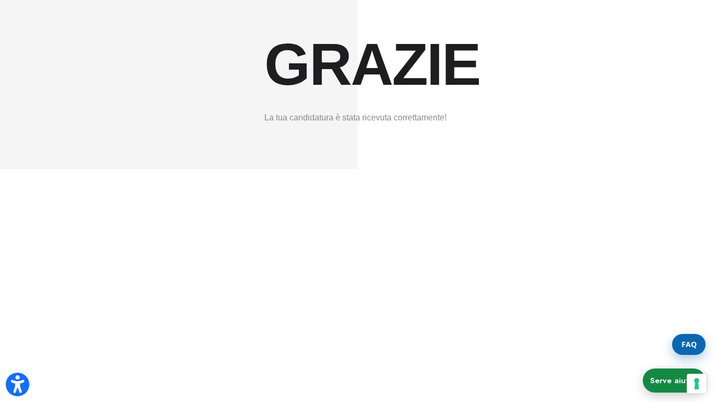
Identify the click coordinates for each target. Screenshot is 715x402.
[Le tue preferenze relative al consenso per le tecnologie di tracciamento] (697, 384)
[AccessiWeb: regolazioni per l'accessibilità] (17, 384)
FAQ (689, 344)
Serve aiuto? (674, 380)
